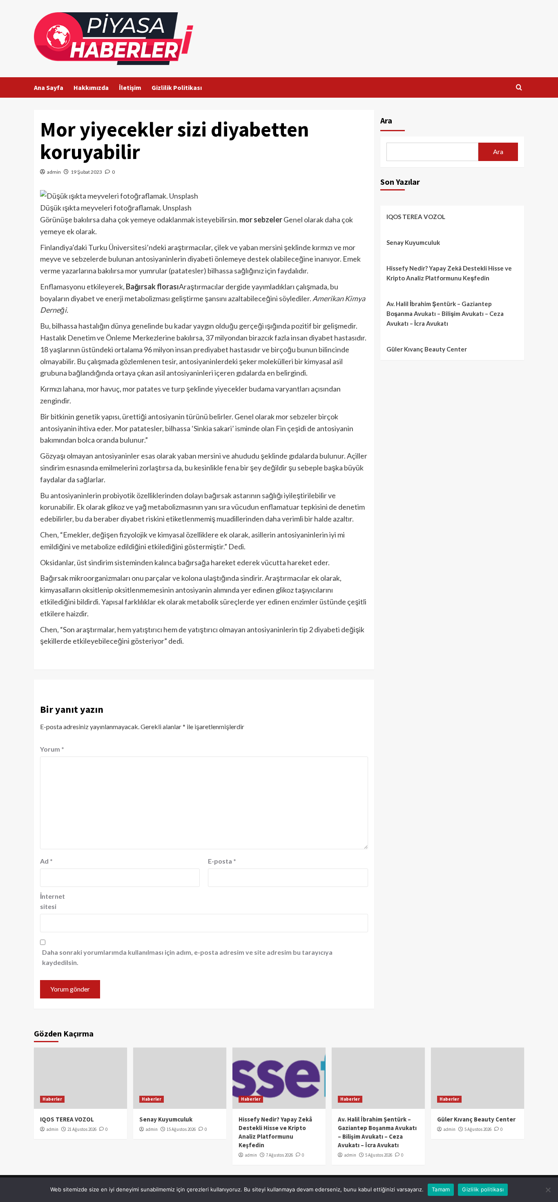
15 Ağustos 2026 (181, 1129)
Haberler (52, 1099)
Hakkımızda (91, 87)
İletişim (130, 87)
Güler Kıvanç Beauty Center (426, 349)
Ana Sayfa (48, 87)
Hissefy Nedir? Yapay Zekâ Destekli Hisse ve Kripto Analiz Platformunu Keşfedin (449, 273)
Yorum (52, 749)
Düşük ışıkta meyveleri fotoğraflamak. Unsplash (116, 207)
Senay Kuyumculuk (413, 242)
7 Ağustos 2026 (279, 1155)
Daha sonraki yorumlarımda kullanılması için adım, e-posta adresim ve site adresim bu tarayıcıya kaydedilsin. (187, 957)
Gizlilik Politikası (177, 87)
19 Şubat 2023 (86, 172)
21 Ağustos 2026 (81, 1129)
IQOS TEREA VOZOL (415, 216)
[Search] (519, 88)
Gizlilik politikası (483, 1189)
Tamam (441, 1189)
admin (54, 172)
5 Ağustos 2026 (378, 1155)
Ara (386, 120)
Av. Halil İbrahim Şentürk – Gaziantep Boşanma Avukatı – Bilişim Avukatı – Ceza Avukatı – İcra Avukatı (445, 313)
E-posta (222, 861)
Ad (46, 861)
